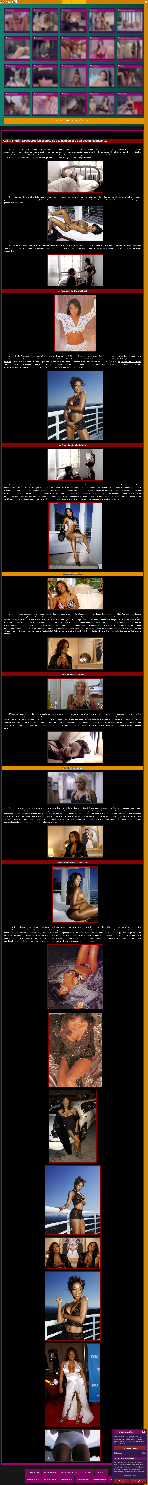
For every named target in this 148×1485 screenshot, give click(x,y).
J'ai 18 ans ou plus (130, 1448)
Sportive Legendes (99, 1479)
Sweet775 (39, 66)
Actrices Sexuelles (66, 1479)
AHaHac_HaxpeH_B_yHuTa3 (129, 38)
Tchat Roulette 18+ (33, 1472)
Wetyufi (10, 38)
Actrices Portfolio (33, 1479)
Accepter (138, 1481)
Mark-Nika (95, 94)
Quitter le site (118, 1453)
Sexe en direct (101, 1472)
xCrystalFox (11, 66)
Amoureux (81, 2)
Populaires (66, 2)
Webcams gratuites (82, 1479)
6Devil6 (94, 10)
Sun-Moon (39, 38)
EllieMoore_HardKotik (127, 10)
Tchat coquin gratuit (49, 1479)
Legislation (127, 1475)
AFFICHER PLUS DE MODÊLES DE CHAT (74, 120)
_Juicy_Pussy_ (69, 66)
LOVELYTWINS (13, 94)
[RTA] (143, 1453)
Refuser (121, 1481)
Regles (134, 1475)
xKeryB (38, 10)
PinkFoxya (67, 10)
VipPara (66, 38)
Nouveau (74, 2)
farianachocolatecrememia (44, 94)
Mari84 (66, 94)
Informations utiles (49, 1472)
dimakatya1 (96, 66)
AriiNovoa (95, 38)
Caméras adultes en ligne (68, 1472)
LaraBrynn (11, 10)
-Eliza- (122, 66)
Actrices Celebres (87, 1472)
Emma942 (123, 94)
